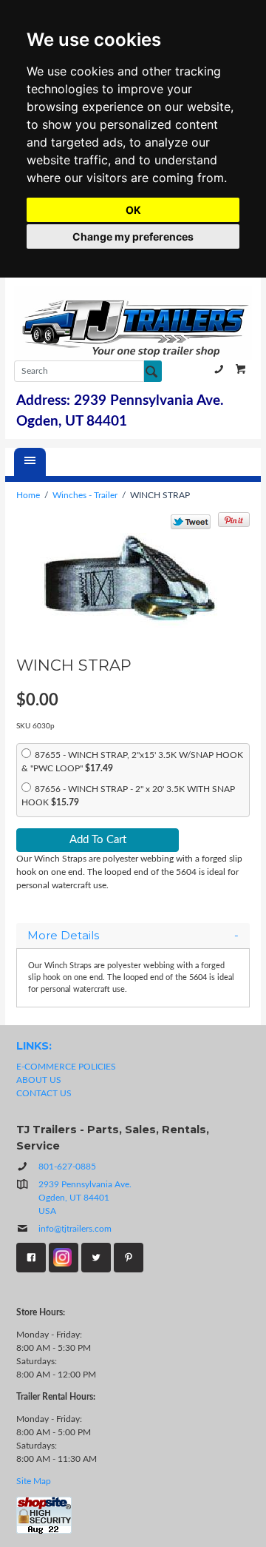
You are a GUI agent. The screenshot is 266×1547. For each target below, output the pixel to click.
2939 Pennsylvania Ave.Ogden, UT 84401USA (85, 1197)
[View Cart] (241, 369)
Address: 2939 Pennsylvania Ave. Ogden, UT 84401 (120, 411)
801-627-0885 (219, 369)
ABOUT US (38, 1079)
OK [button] (133, 210)
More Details (63, 936)
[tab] (133, 936)
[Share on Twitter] (191, 521)
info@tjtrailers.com (75, 1228)
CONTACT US (44, 1093)
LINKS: (34, 1046)
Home (28, 495)
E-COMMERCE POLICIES (66, 1066)
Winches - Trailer (84, 495)
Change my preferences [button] (133, 236)
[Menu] (30, 462)
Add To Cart (97, 839)
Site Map (33, 1481)
